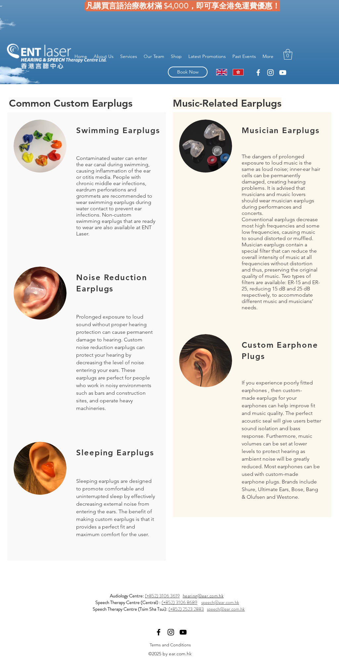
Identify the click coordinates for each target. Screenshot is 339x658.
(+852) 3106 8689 (179, 602)
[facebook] (270, 72)
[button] (287, 54)
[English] (222, 72)
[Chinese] (238, 72)
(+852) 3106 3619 (162, 595)
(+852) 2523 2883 (186, 609)
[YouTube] (282, 72)
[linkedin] (258, 72)
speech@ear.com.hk (220, 602)
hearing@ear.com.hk (203, 595)
